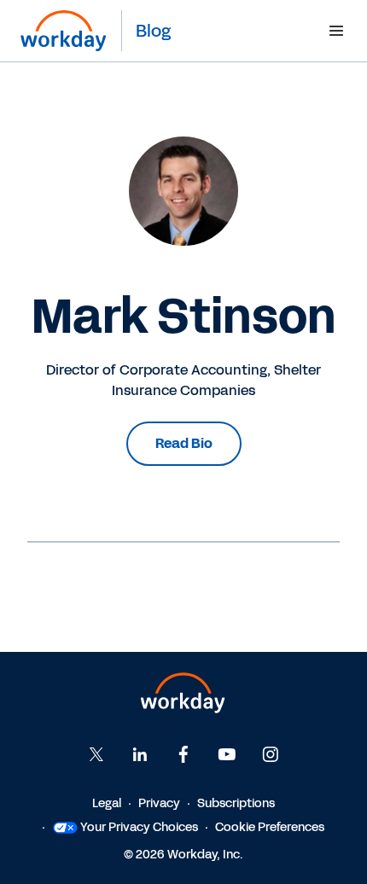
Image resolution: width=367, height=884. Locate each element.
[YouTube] (227, 754)
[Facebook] (183, 754)
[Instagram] (270, 754)
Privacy (159, 803)
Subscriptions (236, 803)
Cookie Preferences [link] (269, 827)
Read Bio (184, 443)
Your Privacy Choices (139, 827)
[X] (96, 754)
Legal (106, 803)
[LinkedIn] (139, 754)
